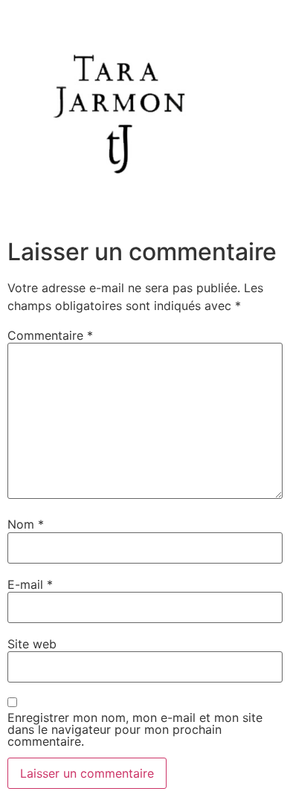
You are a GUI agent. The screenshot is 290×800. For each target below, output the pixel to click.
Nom (25, 524)
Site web (32, 644)
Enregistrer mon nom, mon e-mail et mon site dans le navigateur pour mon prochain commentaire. (134, 729)
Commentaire (50, 335)
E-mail (30, 584)
